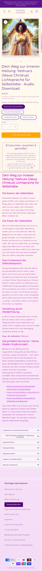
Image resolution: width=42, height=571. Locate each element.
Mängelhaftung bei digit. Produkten (17, 535)
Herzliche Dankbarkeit (12, 112)
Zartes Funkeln (28, 117)
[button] (4, 11)
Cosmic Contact (17, 568)
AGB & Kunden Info (11, 514)
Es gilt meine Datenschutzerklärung (17, 509)
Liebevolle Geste (10, 117)
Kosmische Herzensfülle (13, 107)
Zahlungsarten (9, 494)
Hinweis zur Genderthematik (14, 540)
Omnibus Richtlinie (11, 530)
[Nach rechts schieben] (26, 61)
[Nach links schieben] (16, 61)
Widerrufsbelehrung (11, 499)
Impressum (8, 519)
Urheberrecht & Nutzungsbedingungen (18, 545)
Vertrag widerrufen (14, 504)
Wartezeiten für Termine (13, 489)
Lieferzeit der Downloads (13, 525)
